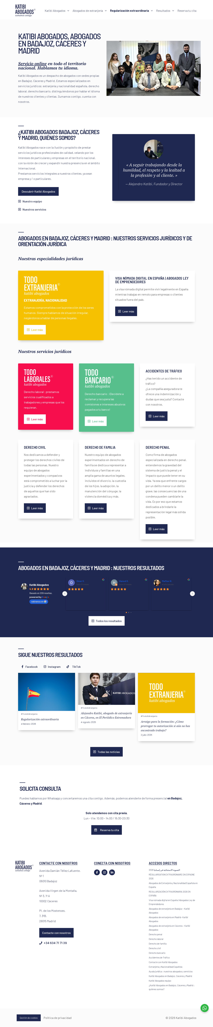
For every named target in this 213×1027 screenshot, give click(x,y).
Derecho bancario (157, 953)
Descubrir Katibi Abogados (38, 191)
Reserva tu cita (187, 10)
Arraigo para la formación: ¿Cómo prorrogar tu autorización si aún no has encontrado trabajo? (165, 726)
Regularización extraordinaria (40, 719)
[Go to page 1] (128, 612)
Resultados (163, 10)
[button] (68, 10)
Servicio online (32, 63)
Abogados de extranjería (88, 10)
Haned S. (124, 581)
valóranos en (37, 601)
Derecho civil (155, 948)
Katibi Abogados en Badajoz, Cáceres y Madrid (170, 976)
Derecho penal (155, 934)
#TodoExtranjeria (29, 714)
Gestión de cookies (29, 1017)
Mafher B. (167, 581)
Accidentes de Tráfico (159, 957)
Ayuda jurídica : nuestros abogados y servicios (171, 971)
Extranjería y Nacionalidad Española (165, 966)
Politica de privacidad (58, 1017)
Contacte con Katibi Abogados (163, 962)
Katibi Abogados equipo (160, 980)
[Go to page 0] (126, 612)
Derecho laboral (156, 939)
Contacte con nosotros (56, 932)
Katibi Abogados (55, 10)
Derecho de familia (157, 943)
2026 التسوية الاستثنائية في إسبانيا (164, 870)
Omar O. (80, 581)
